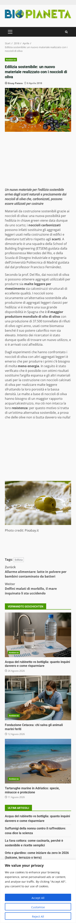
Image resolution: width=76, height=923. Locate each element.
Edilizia (19, 559)
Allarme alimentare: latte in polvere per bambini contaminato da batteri (35, 572)
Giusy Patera (15, 83)
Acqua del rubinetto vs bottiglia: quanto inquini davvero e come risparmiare (38, 634)
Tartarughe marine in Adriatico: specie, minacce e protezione (38, 761)
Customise (38, 907)
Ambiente (11, 59)
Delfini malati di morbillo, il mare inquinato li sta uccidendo (31, 588)
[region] (38, 891)
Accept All (38, 898)
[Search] (66, 32)
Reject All (38, 916)
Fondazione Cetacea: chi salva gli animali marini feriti (38, 698)
